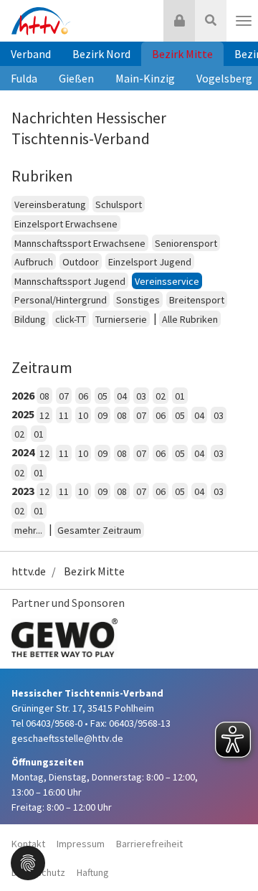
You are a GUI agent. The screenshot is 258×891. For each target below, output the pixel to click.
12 (44, 415)
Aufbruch (33, 261)
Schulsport (118, 204)
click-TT (70, 319)
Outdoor (80, 261)
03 (141, 396)
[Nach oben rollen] (229, 851)
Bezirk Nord (101, 54)
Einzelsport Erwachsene (66, 223)
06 (83, 396)
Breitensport (196, 299)
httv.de (28, 571)
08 (44, 396)
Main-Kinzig (145, 78)
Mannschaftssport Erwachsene (79, 243)
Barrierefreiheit (149, 843)
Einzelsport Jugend (149, 261)
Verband (31, 54)
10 (83, 415)
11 (64, 415)
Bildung (30, 319)
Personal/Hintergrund (60, 299)
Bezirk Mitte (182, 54)
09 (102, 415)
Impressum (81, 843)
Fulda (24, 78)
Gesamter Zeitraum (99, 530)
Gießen (76, 78)
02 (161, 396)
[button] (28, 861)
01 (180, 396)
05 (102, 396)
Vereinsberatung (50, 204)
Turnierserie (121, 319)
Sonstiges (138, 299)
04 (122, 396)
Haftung (93, 872)
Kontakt (28, 843)
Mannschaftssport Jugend (69, 281)
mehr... (28, 530)
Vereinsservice (167, 281)
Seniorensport (186, 243)
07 (64, 396)
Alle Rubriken (190, 319)
